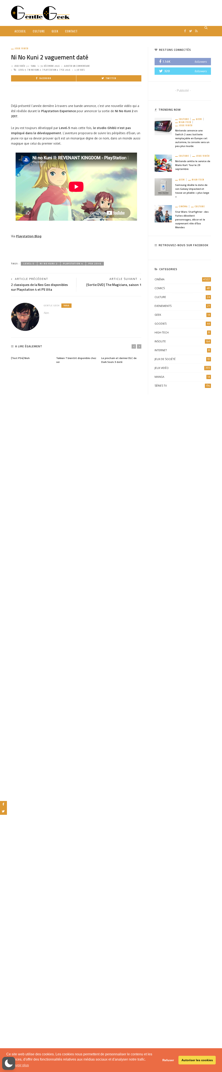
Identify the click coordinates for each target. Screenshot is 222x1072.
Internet (182, 350)
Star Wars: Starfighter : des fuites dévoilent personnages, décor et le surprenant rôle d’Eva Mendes (192, 219)
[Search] (206, 27)
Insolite (182, 341)
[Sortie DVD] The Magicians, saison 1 (113, 284)
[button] (8, 1063)
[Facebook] (185, 31)
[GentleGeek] (40, 12)
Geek (55, 31)
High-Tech (185, 122)
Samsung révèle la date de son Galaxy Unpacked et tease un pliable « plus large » (192, 191)
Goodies (182, 323)
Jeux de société (182, 359)
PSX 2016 (65, 70)
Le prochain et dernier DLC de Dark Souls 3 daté (119, 360)
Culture (39, 31)
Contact (71, 31)
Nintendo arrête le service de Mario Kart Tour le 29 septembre (192, 165)
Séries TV (182, 385)
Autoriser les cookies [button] (197, 1060)
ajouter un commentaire (77, 66)
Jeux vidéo (22, 48)
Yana (33, 66)
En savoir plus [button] (18, 1065)
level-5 (22, 70)
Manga (182, 376)
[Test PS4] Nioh (20, 358)
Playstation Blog (28, 236)
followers (200, 61)
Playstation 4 (51, 70)
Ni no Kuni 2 (35, 70)
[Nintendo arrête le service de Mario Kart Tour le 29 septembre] (163, 163)
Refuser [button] (168, 1060)
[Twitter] (191, 31)
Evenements (182, 306)
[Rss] (196, 31)
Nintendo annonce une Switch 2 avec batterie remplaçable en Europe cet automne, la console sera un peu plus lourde (192, 138)
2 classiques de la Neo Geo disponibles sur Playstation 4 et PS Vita (39, 287)
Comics (182, 288)
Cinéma (183, 206)
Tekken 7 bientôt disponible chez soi (76, 360)
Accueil (20, 31)
